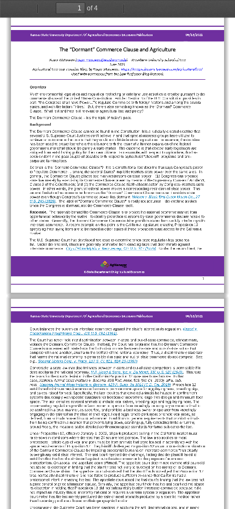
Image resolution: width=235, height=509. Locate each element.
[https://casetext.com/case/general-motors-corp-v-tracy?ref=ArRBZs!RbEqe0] (87, 362)
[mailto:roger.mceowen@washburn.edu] (101, 59)
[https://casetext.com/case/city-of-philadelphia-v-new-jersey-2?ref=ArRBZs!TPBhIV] (111, 248)
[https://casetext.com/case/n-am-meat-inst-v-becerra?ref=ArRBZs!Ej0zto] (105, 385)
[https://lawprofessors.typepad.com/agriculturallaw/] (161, 69)
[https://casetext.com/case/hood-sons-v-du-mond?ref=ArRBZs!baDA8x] (137, 372)
